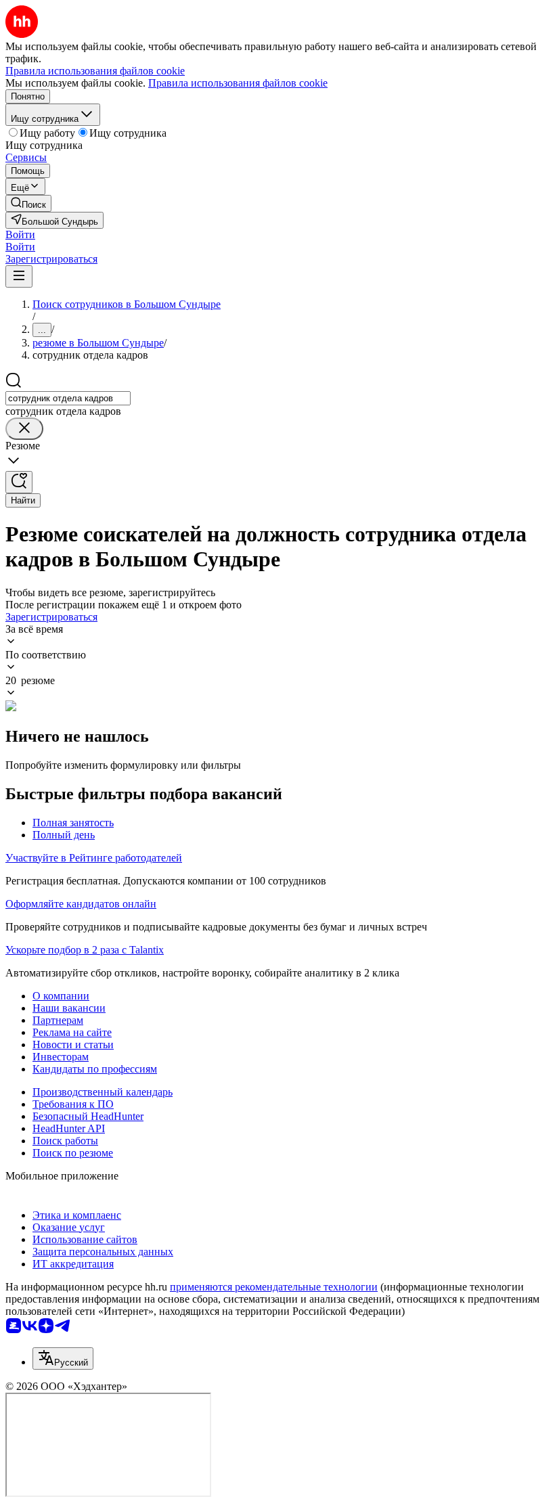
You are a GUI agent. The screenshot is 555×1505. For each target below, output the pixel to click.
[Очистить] (24, 429)
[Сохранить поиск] (18, 482)
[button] (20, 234)
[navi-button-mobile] (18, 276)
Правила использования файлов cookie (238, 83)
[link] (28, 203)
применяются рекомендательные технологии (274, 1287)
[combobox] (68, 398)
